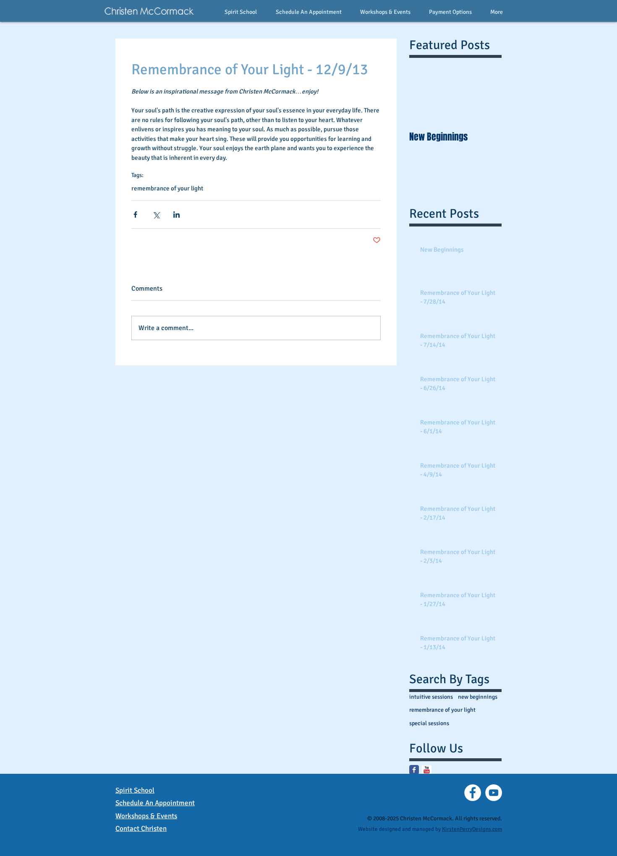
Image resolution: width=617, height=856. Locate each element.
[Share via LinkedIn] (176, 215)
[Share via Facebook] (135, 215)
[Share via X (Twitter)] (156, 215)
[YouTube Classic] (426, 770)
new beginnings (477, 696)
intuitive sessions (431, 696)
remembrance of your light (167, 188)
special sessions (429, 723)
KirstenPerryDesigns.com (472, 829)
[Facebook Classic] (414, 770)
